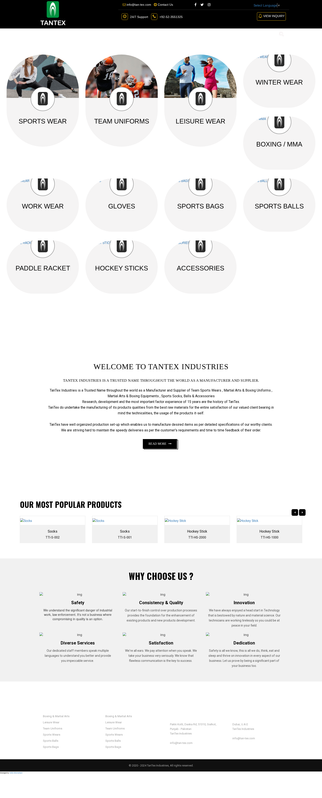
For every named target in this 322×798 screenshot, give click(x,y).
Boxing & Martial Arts (55, 716)
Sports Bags (50, 747)
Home (45, 34)
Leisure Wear (50, 722)
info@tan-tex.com (181, 743)
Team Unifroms (52, 728)
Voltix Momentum (16, 773)
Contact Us (165, 34)
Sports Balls (50, 740)
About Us (67, 34)
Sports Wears (51, 734)
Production (134, 34)
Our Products (98, 34)
